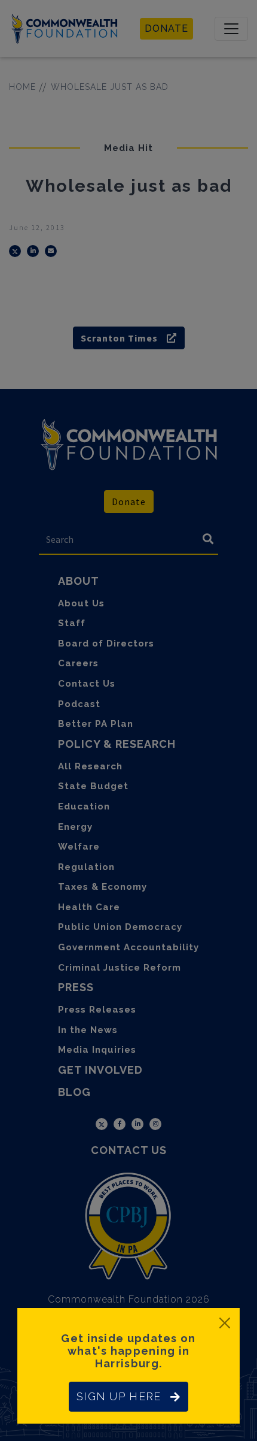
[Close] (225, 1323)
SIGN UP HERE (119, 1396)
